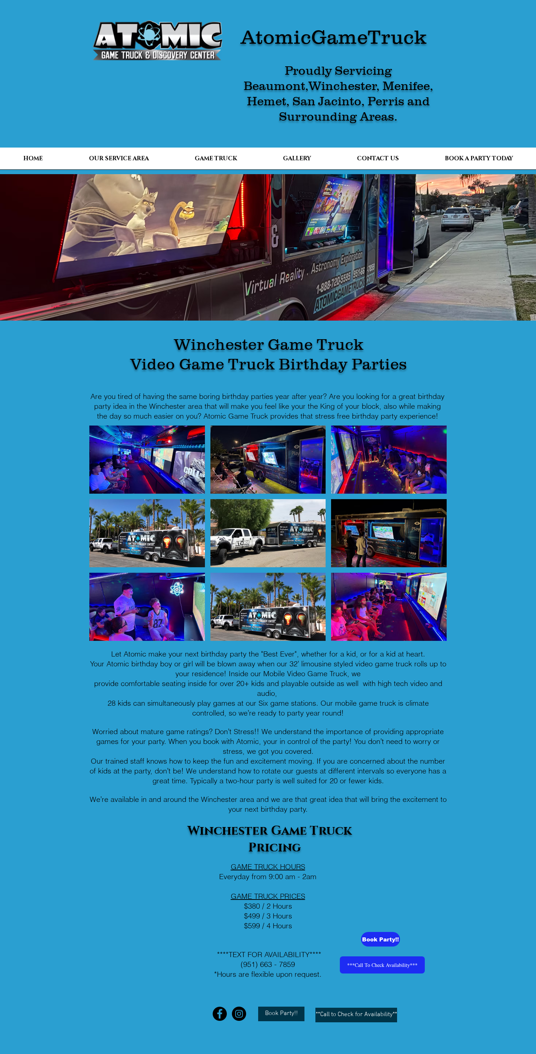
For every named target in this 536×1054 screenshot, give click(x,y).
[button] (147, 460)
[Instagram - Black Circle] (239, 1014)
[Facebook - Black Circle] (220, 1014)
